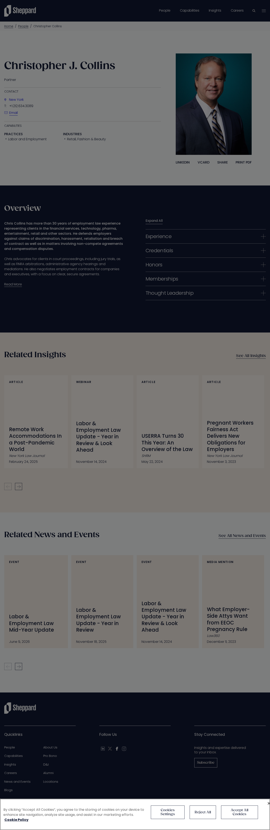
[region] (135, 814)
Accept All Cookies (239, 812)
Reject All (203, 812)
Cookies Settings (168, 812)
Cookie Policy (16, 819)
